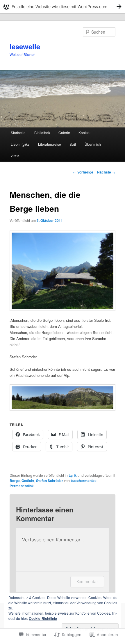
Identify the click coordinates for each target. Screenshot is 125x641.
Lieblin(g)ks (20, 144)
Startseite (18, 132)
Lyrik (73, 475)
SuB (72, 144)
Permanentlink (22, 485)
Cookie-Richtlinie (43, 618)
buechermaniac (84, 480)
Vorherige (83, 172)
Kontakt (84, 132)
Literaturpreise (49, 144)
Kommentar (87, 581)
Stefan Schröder (49, 480)
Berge (15, 480)
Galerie (64, 132)
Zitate (15, 155)
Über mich (93, 144)
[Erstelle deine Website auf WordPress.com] (62, 6)
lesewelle (25, 46)
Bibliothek (42, 132)
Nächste (106, 172)
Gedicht (28, 480)
